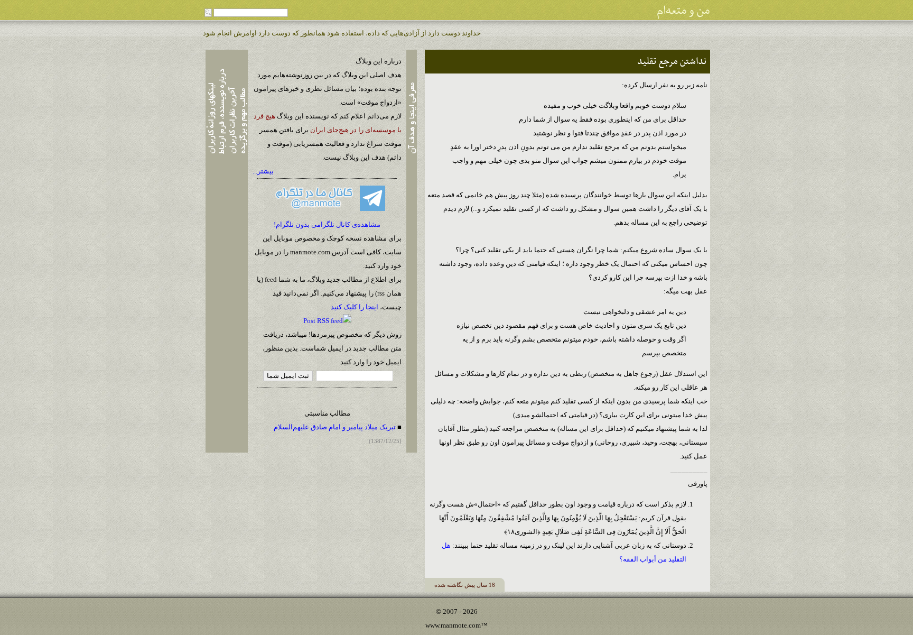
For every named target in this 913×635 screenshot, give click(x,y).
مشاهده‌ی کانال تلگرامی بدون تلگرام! (327, 224)
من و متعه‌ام (683, 11)
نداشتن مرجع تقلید (671, 61)
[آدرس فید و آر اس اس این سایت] (327, 321)
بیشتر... (263, 171)
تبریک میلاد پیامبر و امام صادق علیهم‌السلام (335, 427)
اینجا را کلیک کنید (354, 307)
